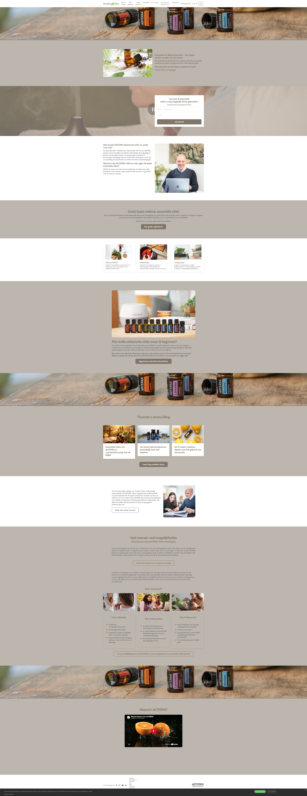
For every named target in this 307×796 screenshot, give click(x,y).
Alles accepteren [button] (260, 791)
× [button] (305, 790)
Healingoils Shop (185, 3)
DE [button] (201, 3)
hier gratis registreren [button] (153, 226)
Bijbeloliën (131, 778)
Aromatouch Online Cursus (165, 3)
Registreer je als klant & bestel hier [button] (153, 361)
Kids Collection (130, 3)
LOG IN (194, 3)
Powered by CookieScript (9, 794)
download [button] (179, 122)
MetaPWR (146, 2)
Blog (156, 2)
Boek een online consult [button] (125, 510)
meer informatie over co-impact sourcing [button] (153, 563)
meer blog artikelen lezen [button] (153, 464)
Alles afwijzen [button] (271, 791)
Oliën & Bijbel (123, 3)
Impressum (132, 787)
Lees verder (89, 791)
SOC (152, 2)
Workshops (175, 2)
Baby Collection (138, 3)
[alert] (153, 792)
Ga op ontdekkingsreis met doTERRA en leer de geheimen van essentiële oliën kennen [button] (153, 654)
